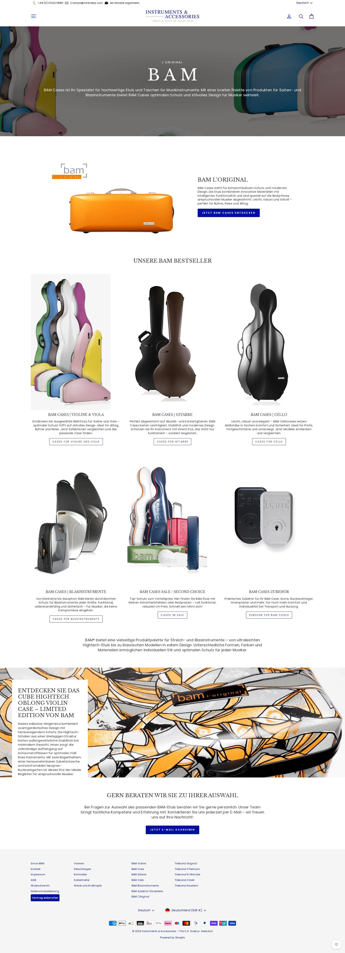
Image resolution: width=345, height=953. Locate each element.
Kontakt (35, 869)
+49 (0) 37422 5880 (50, 3)
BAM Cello (138, 880)
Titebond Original (186, 863)
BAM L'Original (140, 896)
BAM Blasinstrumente (145, 885)
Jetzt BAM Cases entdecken (229, 213)
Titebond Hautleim (186, 885)
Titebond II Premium (187, 869)
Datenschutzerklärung (45, 891)
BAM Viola (138, 869)
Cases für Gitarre (172, 441)
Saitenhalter (81, 880)
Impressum (38, 874)
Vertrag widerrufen (45, 897)
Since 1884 (38, 863)
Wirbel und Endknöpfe (88, 885)
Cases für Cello (269, 441)
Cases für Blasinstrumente (76, 619)
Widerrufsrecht (40, 885)
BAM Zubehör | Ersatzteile (147, 891)
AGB (33, 880)
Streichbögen (82, 869)
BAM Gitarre (139, 874)
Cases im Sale (172, 615)
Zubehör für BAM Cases (269, 615)
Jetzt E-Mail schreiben (172, 830)
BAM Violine (139, 863)
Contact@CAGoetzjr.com (86, 3)
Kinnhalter (80, 874)
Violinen (79, 863)
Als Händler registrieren (124, 3)
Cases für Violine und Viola (76, 441)
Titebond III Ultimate (187, 874)
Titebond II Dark (184, 880)
